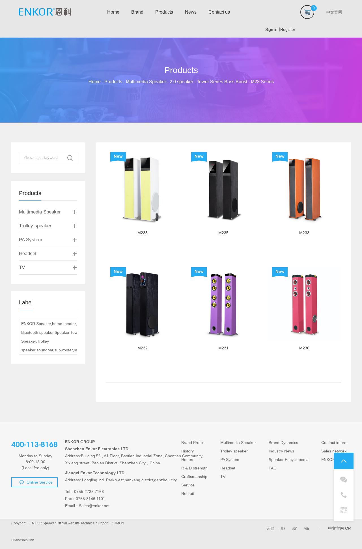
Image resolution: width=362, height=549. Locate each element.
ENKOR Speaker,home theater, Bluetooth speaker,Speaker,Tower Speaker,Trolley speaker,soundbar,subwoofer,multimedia (57, 336)
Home (113, 12)
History (187, 451)
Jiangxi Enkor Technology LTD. (95, 473)
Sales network (333, 451)
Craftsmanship (194, 476)
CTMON (118, 523)
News (191, 12)
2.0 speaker (181, 81)
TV (22, 267)
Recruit (187, 493)
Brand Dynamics (283, 442)
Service (188, 485)
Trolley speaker (35, 225)
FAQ (273, 468)
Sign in (271, 29)
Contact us (219, 12)
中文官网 (336, 528)
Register (286, 29)
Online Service (40, 482)
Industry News (281, 451)
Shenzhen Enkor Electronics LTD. (97, 449)
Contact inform (334, 442)
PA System (30, 239)
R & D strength (194, 468)
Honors (187, 459)
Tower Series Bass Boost (222, 81)
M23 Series (262, 81)
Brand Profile (192, 442)
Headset (27, 253)
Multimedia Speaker (146, 81)
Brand (137, 12)
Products (164, 12)
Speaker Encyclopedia (289, 459)
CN (348, 528)
